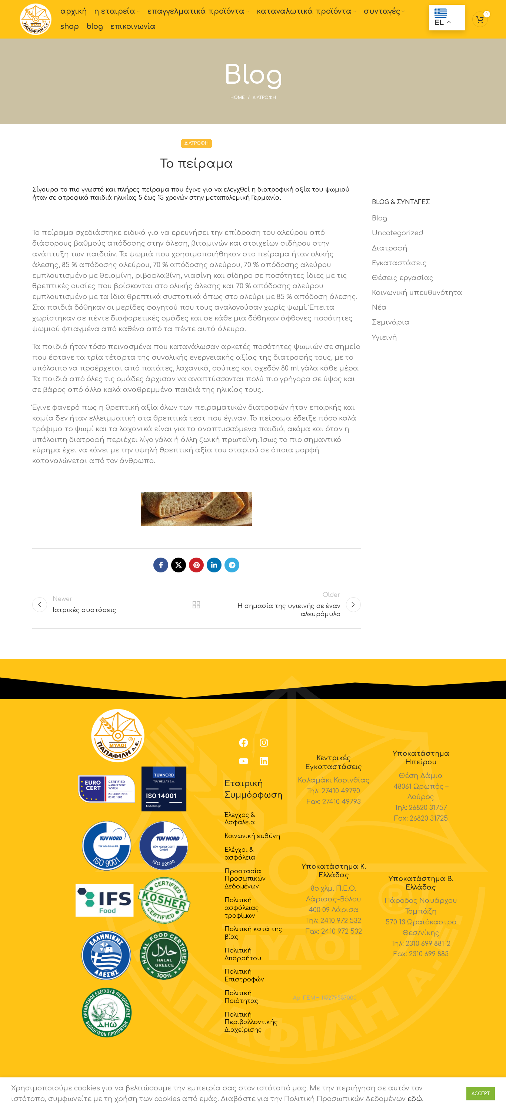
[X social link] (178, 565)
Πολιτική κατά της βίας (253, 933)
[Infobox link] (333, 780)
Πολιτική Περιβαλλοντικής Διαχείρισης (250, 1022)
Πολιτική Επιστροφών (244, 975)
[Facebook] (243, 743)
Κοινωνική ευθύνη (252, 836)
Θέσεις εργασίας (402, 278)
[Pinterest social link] (196, 565)
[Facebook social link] (160, 565)
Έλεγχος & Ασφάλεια (239, 819)
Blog (379, 218)
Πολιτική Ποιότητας (241, 997)
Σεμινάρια (391, 322)
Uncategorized (397, 233)
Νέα (379, 307)
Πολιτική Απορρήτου (242, 954)
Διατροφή (264, 97)
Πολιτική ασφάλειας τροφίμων (241, 908)
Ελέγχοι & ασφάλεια (239, 854)
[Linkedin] (263, 761)
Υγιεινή (384, 337)
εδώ (414, 1099)
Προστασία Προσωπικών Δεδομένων (245, 879)
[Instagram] (263, 743)
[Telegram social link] (231, 565)
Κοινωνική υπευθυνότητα (417, 292)
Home (237, 97)
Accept (481, 1093)
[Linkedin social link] (214, 565)
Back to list (196, 604)
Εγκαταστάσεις (399, 263)
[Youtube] (243, 761)
